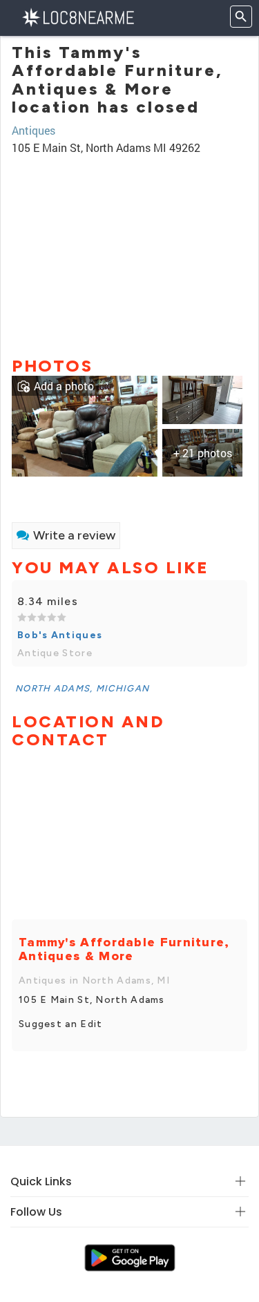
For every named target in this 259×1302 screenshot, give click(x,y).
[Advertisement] (129, 250)
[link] (84, 424)
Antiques (33, 130)
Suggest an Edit (61, 1024)
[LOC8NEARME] (78, 16)
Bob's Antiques (59, 635)
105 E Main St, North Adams (92, 1000)
